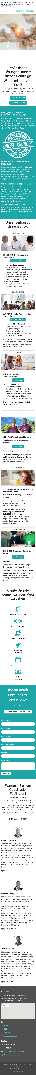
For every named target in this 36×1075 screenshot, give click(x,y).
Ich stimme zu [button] (29, 11)
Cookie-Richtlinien (6, 6)
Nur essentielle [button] (20, 11)
